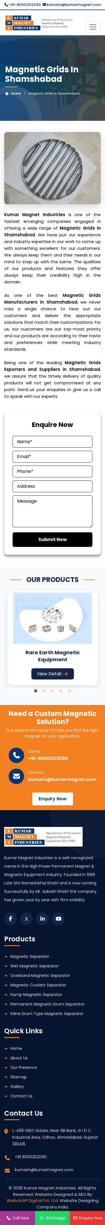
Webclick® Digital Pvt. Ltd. (33, 1200)
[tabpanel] (52, 638)
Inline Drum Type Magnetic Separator (46, 1013)
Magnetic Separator (29, 956)
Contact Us (21, 1096)
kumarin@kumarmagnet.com (74, 4)
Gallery (17, 1086)
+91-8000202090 (25, 4)
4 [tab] (61, 691)
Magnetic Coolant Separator (38, 985)
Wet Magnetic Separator (34, 966)
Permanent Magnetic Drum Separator (47, 1004)
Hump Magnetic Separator (36, 994)
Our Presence (23, 1067)
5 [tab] (69, 691)
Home (16, 93)
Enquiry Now (53, 799)
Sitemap (18, 1077)
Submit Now (52, 539)
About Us (19, 1058)
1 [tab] (36, 691)
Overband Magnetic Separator (40, 975)
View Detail (49, 674)
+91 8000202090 (31, 1157)
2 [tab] (44, 691)
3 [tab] (52, 691)
